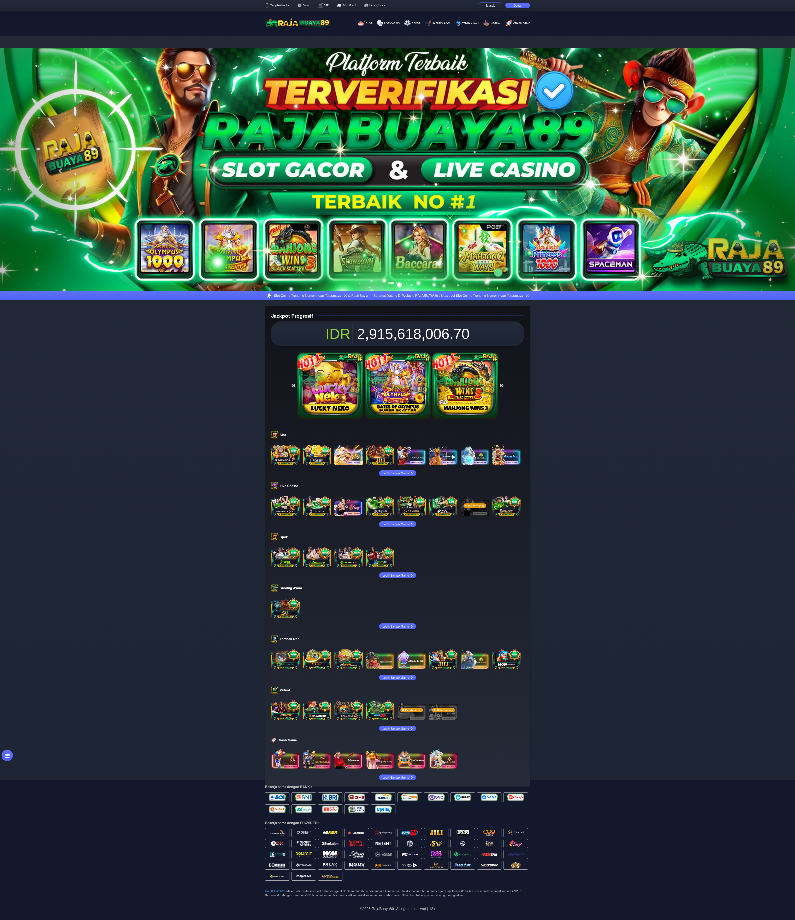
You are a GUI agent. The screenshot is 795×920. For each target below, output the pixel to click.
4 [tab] (385, 551)
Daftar (518, 5)
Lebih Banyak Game (396, 602)
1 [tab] (366, 551)
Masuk (490, 5)
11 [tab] (428, 551)
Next (502, 515)
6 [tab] (397, 551)
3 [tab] (379, 551)
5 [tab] (391, 551)
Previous (293, 515)
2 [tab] (373, 551)
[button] (59, 234)
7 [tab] (404, 551)
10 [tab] (422, 551)
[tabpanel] (330, 515)
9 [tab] (416, 551)
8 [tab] (410, 551)
